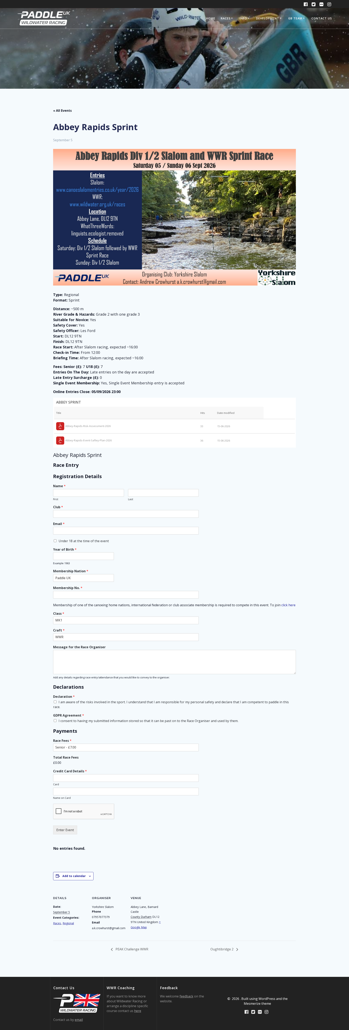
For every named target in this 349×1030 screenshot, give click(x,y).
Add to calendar (74, 876)
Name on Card (62, 798)
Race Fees (62, 741)
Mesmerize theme (257, 1003)
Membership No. (67, 588)
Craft (59, 630)
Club (58, 507)
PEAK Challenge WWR (131, 949)
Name (59, 486)
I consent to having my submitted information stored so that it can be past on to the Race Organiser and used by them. (148, 721)
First (55, 499)
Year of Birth (65, 549)
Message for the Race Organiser (79, 647)
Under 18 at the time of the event (84, 541)
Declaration (64, 697)
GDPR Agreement (68, 715)
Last (130, 499)
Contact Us (321, 18)
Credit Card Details (70, 771)
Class (58, 613)
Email (59, 524)
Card (56, 784)
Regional (68, 923)
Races (225, 18)
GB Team (295, 18)
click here (288, 605)
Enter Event (65, 830)
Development (267, 18)
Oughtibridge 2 (222, 949)
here (137, 1011)
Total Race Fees (66, 757)
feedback (186, 996)
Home (210, 18)
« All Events (62, 110)
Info (243, 18)
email (79, 1019)
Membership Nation (70, 571)
